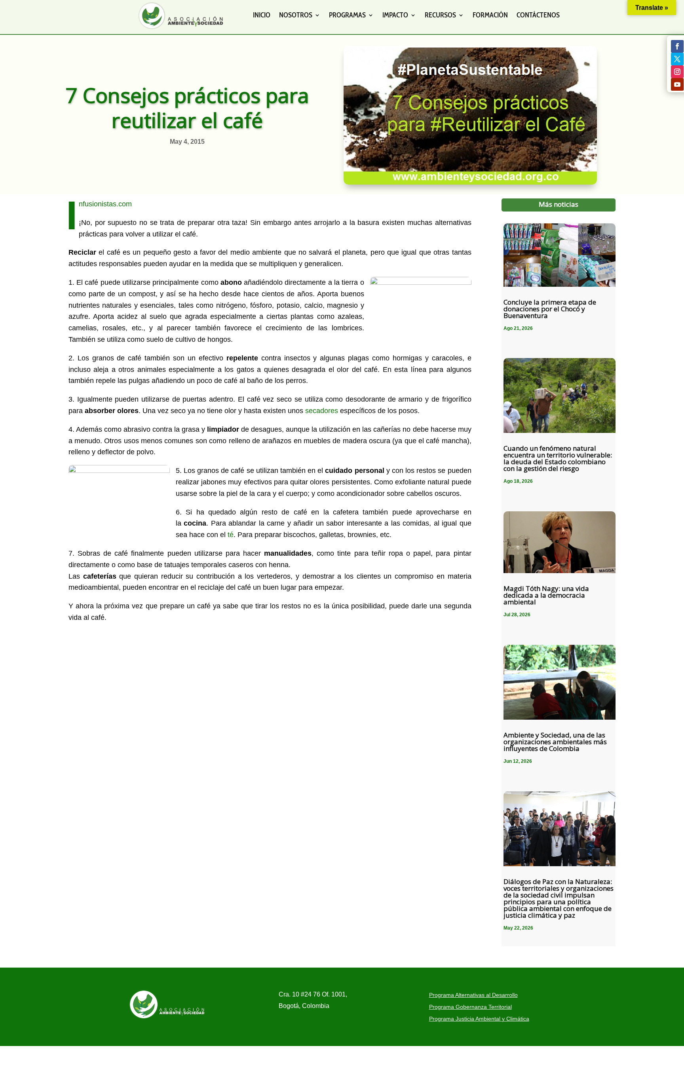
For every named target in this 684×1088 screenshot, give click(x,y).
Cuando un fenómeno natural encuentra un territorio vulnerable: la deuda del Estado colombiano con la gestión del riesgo (558, 458)
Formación (490, 15)
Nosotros (295, 15)
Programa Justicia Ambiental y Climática (479, 1019)
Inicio (261, 15)
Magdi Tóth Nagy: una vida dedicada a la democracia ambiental (546, 595)
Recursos (440, 15)
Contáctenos (538, 15)
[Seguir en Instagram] (677, 71)
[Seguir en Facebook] (677, 46)
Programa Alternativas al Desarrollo (473, 995)
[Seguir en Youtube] (677, 84)
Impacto (395, 15)
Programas (347, 15)
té (231, 535)
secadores (321, 411)
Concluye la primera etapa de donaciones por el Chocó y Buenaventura (550, 308)
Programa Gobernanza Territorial (470, 1007)
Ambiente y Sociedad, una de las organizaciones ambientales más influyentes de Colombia (555, 741)
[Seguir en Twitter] (677, 59)
